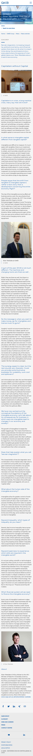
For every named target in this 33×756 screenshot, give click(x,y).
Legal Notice (5, 748)
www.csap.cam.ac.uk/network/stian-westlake (16, 697)
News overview (25, 33)
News (17, 33)
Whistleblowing (6, 745)
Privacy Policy (6, 742)
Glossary (4, 719)
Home (3, 33)
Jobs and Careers (7, 722)
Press (3, 725)
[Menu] (31, 2)
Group (5, 716)
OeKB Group (10, 33)
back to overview (9, 28)
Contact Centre (6, 728)
